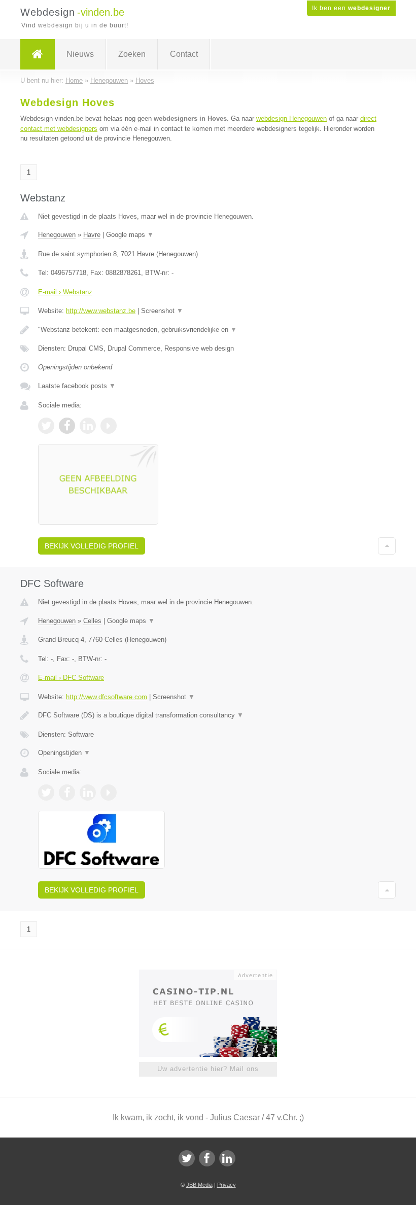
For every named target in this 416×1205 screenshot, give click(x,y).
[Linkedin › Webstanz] (88, 426)
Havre (91, 234)
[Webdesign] (37, 54)
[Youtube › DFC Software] (108, 792)
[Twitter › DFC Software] (46, 792)
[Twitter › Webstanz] (46, 426)
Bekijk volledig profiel (91, 546)
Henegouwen (57, 234)
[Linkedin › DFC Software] (88, 792)
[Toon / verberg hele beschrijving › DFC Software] (208, 715)
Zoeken (132, 54)
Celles (92, 621)
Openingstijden (64, 752)
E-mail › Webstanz (65, 292)
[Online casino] (215, 974)
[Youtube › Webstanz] (108, 426)
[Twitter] (187, 1158)
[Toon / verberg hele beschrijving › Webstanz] (208, 330)
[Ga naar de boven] (387, 546)
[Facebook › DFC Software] (67, 792)
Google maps (130, 234)
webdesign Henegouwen (291, 118)
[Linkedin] (227, 1158)
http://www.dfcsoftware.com (106, 697)
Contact (184, 54)
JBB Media (199, 1185)
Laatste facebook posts (77, 386)
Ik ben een (351, 8)
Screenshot (162, 311)
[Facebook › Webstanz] (67, 426)
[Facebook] (207, 1158)
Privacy (226, 1185)
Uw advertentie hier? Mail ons (208, 1069)
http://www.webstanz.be (100, 311)
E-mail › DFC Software (71, 677)
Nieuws (80, 54)
